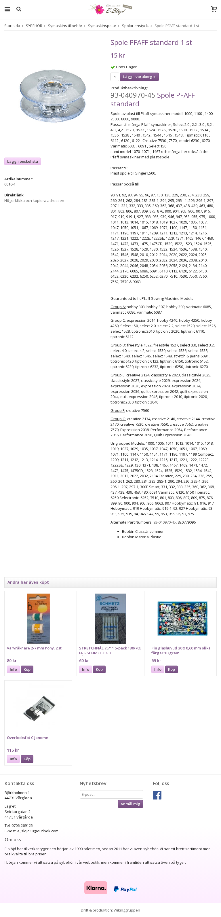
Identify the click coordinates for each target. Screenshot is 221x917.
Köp (27, 669)
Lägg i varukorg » (139, 76)
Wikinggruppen (127, 910)
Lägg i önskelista (22, 161)
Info (13, 669)
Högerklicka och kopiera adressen (34, 200)
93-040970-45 (132, 95)
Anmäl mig (130, 803)
